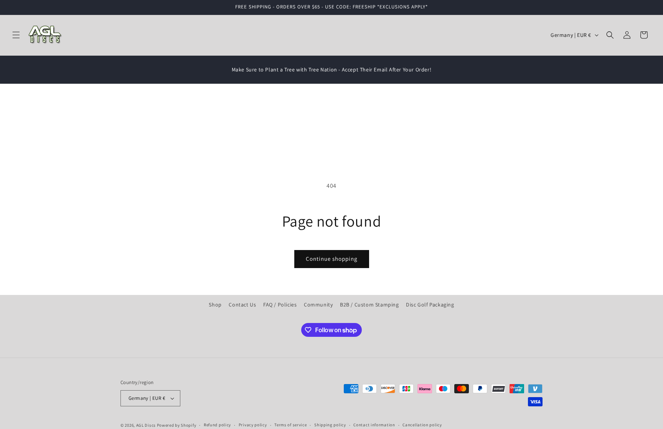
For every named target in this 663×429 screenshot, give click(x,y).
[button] (16, 35)
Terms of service (290, 424)
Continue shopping (332, 258)
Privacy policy (253, 424)
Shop (215, 304)
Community (318, 304)
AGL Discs (146, 425)
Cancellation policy (422, 424)
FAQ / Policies (280, 304)
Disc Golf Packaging (430, 304)
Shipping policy (330, 424)
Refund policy (217, 424)
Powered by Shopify (176, 425)
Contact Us (242, 304)
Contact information (374, 424)
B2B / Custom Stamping (369, 304)
